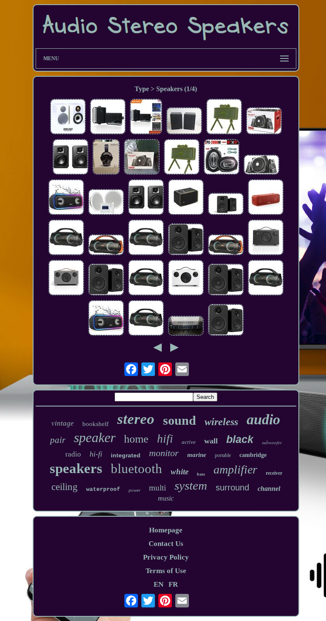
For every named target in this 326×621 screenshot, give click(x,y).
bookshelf (95, 423)
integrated (126, 455)
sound (179, 420)
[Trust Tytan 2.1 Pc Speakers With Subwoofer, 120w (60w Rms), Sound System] (142, 158)
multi (157, 487)
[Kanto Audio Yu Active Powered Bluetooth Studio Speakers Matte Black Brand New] (226, 205)
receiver (274, 473)
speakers (76, 468)
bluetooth (136, 468)
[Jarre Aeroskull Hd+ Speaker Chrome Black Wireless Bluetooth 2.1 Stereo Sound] (106, 158)
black (239, 439)
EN (158, 584)
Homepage (166, 530)
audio (263, 419)
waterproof (103, 489)
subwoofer (272, 442)
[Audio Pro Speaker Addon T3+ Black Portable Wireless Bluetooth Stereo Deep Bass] (266, 238)
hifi (165, 438)
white (179, 471)
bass (201, 474)
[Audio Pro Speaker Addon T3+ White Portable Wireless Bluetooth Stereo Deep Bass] (186, 279)
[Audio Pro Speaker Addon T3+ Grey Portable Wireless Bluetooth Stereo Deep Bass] (66, 279)
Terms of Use (166, 571)
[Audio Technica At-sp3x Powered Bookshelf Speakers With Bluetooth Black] (70, 158)
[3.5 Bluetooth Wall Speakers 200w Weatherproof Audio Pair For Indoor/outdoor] (146, 117)
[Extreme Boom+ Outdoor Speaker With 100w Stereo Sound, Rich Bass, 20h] (266, 279)
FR (173, 584)
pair (57, 440)
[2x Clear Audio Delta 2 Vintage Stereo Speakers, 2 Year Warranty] (184, 122)
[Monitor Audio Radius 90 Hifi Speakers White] (68, 117)
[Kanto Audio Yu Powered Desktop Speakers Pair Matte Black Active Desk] (226, 280)
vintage (62, 423)
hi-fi (96, 454)
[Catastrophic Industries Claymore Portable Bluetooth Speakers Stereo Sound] (224, 117)
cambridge (253, 455)
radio (73, 454)
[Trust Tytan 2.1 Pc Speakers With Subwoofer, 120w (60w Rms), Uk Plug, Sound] (261, 165)
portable (223, 455)
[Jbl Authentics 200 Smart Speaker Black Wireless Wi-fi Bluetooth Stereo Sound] (186, 198)
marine (196, 454)
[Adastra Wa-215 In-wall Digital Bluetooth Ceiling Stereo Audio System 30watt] (106, 203)
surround (232, 487)
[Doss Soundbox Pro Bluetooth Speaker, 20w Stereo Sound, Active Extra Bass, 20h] (66, 198)
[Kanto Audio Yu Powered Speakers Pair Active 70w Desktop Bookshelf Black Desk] (186, 240)
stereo (136, 419)
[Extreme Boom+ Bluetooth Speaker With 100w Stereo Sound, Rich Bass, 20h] (66, 238)
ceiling (64, 487)
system (190, 485)
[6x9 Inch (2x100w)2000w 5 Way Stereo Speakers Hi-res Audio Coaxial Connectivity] (221, 158)
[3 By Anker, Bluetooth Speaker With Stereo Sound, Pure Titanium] (266, 198)
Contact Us (166, 544)
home (136, 439)
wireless (221, 421)
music (166, 498)
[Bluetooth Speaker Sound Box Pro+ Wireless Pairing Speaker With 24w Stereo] (106, 319)
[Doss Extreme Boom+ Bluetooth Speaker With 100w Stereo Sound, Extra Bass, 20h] (226, 246)
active (189, 442)
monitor (164, 453)
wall (211, 441)
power (135, 490)
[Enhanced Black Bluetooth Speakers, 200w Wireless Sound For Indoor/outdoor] (108, 117)
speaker (94, 437)
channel (269, 488)
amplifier (235, 469)
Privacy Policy (166, 557)
